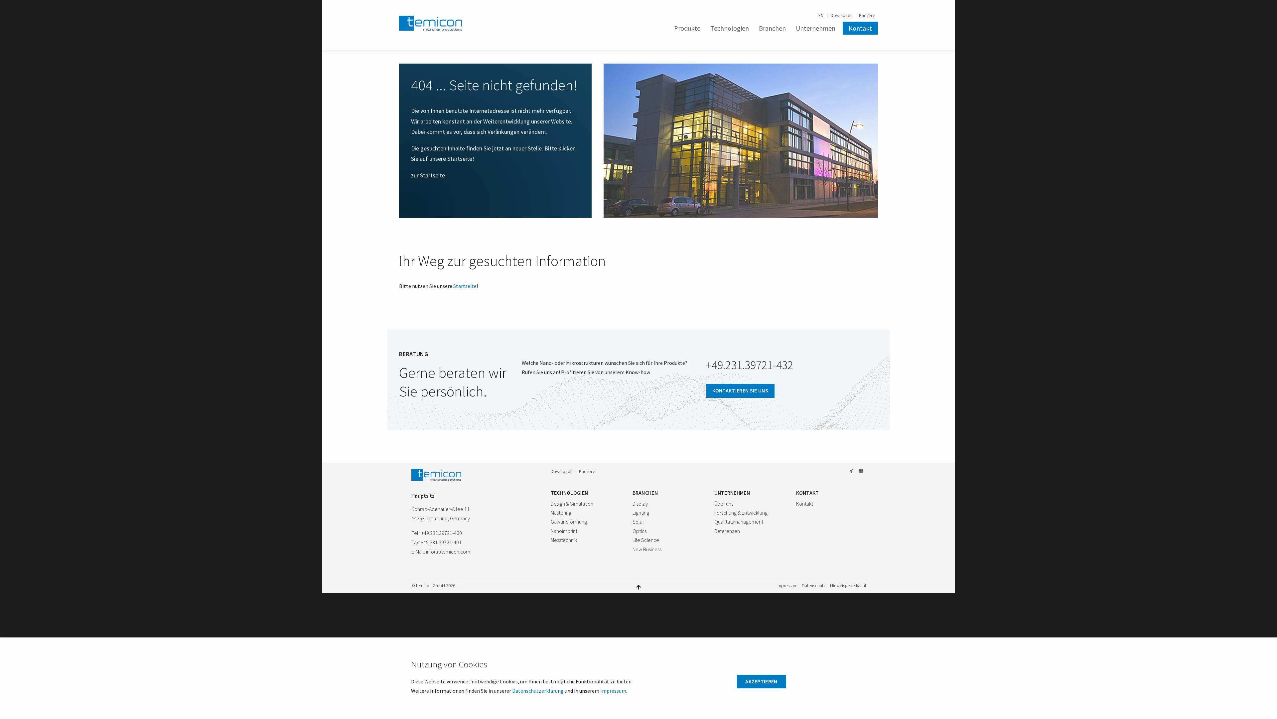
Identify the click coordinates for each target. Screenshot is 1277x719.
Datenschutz (814, 586)
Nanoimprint (564, 531)
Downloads (842, 15)
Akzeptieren (761, 681)
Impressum (787, 586)
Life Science (646, 540)
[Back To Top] (638, 587)
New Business (647, 549)
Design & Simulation (572, 503)
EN (821, 15)
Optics (639, 531)
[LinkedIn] (861, 471)
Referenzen (727, 531)
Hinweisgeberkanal (848, 586)
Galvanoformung (569, 521)
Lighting (641, 512)
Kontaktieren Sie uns (740, 390)
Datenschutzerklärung (538, 690)
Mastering (561, 512)
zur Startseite (428, 175)
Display (640, 503)
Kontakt (860, 28)
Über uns (723, 503)
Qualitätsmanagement (738, 521)
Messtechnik (564, 540)
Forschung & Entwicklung (741, 512)
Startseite (465, 286)
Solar (638, 521)
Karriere (867, 15)
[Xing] (851, 471)
